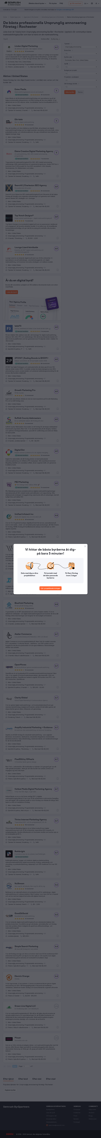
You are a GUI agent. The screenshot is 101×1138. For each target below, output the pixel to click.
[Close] (85, 546)
